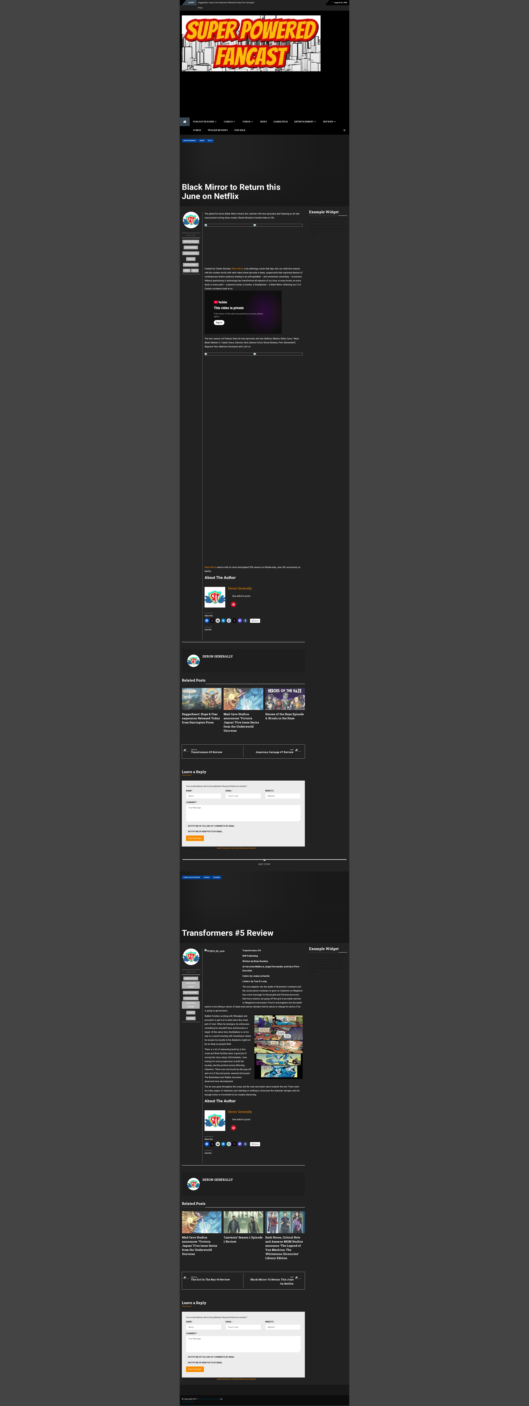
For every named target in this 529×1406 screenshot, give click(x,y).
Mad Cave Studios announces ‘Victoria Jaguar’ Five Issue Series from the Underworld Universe (241, 722)
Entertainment (304, 121)
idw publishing (190, 993)
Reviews (328, 121)
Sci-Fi (210, 141)
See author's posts (241, 596)
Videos (246, 121)
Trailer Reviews (218, 130)
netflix (191, 259)
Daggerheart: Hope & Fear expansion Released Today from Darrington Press (201, 718)
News (263, 121)
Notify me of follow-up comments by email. (211, 826)
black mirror (190, 247)
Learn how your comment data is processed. (236, 848)
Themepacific (188, 1402)
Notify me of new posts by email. (205, 831)
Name (189, 791)
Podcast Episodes (203, 121)
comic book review (190, 985)
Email (229, 791)
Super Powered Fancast (209, 1399)
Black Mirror (237, 268)
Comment (191, 802)
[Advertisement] (264, 94)
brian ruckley (191, 978)
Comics (228, 121)
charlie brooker (191, 253)
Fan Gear (239, 130)
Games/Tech (280, 121)
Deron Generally (191, 231)
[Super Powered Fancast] (185, 121)
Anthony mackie (190, 242)
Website (269, 791)
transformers (191, 998)
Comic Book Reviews (191, 877)
